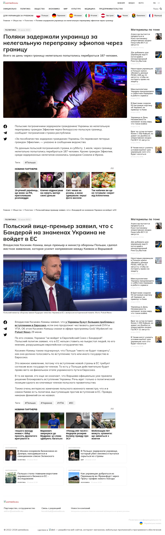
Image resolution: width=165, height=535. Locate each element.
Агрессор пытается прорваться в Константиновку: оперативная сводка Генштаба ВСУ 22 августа (141, 39)
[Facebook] (5, 126)
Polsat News (23, 332)
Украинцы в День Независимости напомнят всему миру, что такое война (141, 120)
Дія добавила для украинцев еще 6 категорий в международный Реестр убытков (139, 56)
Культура (76, 9)
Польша (44, 15)
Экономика (54, 9)
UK (159, 3)
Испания (78, 15)
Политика (25, 9)
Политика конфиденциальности (145, 520)
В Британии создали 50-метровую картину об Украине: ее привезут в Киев (141, 106)
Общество (39, 9)
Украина (47, 402)
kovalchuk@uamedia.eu (53, 511)
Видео (132, 3)
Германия (61, 15)
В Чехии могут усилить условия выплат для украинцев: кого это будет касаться (142, 150)
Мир (66, 9)
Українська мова (152, 523)
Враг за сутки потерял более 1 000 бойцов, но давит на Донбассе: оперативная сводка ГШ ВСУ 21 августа (142, 135)
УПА (61, 402)
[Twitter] (5, 139)
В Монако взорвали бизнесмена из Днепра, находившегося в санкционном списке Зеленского (37, 453)
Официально (9, 9)
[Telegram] (5, 133)
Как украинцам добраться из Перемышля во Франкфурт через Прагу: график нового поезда (100, 476)
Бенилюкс (141, 15)
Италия (94, 15)
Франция (158, 15)
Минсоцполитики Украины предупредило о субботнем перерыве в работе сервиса (142, 92)
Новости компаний (80, 508)
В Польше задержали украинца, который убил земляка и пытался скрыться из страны (100, 453)
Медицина (90, 9)
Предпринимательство (111, 9)
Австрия (109, 15)
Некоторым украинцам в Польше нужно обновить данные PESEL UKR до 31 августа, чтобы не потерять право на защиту (142, 75)
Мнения (121, 3)
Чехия (125, 15)
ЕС (72, 402)
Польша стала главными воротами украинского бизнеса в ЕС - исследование (37, 476)
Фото (141, 3)
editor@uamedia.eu (13, 511)
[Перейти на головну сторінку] (19, 2)
